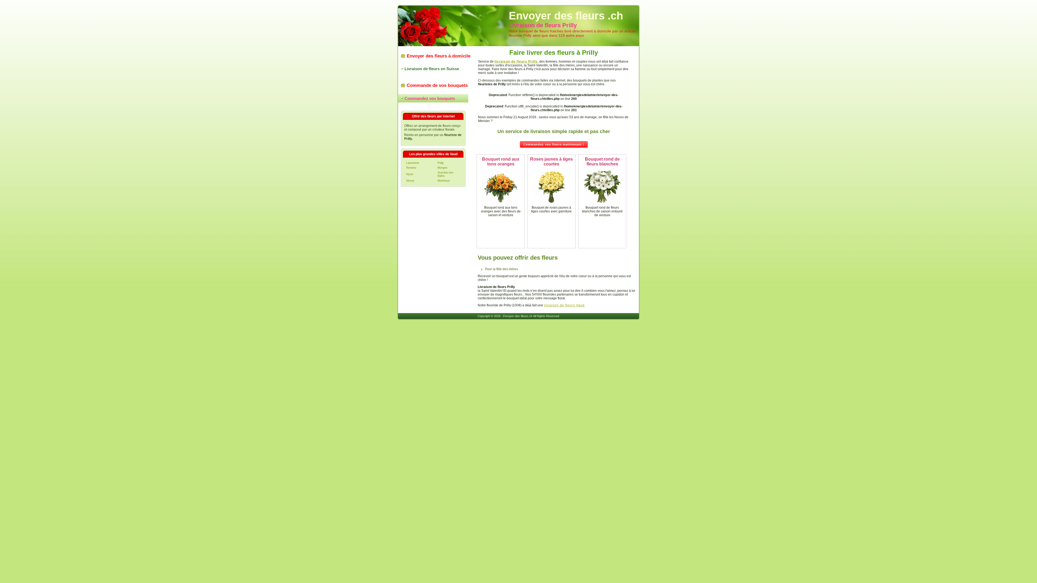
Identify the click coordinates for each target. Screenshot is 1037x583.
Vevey (410, 180)
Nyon (409, 174)
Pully (440, 162)
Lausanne (412, 162)
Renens (411, 167)
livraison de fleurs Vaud (564, 305)
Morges (442, 167)
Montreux (443, 180)
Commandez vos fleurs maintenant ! (553, 144)
